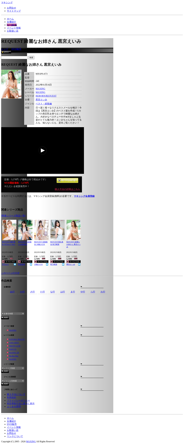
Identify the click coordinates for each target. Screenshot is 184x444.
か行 (22, 291)
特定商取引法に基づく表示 (20, 403)
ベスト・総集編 (44, 103)
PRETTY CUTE (14, 346)
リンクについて (15, 436)
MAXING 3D (14, 353)
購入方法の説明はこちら (67, 189)
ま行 (72, 291)
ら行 (93, 291)
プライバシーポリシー (18, 400)
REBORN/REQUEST (46, 96)
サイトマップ (14, 11)
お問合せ (11, 8)
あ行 (12, 291)
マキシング (7, 2)
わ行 (103, 291)
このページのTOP (10, 273)
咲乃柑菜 (53, 264)
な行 (52, 291)
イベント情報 (14, 28)
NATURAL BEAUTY (17, 339)
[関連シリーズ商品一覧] (13, 215)
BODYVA (12, 349)
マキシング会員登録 (84, 196)
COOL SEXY (14, 343)
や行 (82, 291)
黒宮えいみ (41, 99)
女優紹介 (11, 22)
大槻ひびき (38, 264)
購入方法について (16, 394)
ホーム (10, 19)
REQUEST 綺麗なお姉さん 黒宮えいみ (73, 244)
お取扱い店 (12, 31)
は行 (62, 291)
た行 (42, 291)
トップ (4, 49)
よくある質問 (14, 406)
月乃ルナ (5, 264)
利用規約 (11, 397)
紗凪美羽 (21, 264)
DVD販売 (12, 25)
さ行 (32, 291)
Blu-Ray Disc (13, 356)
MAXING (40, 88)
